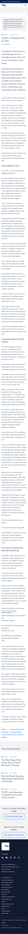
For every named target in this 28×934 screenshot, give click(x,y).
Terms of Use (5, 925)
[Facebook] (16, 858)
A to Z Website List (6, 877)
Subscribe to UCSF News (15, 835)
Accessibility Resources (8, 880)
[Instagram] (11, 858)
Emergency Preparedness (8, 896)
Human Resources (6, 899)
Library (3, 901)
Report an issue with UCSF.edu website (11, 927)
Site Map (4, 922)
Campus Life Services (7, 887)
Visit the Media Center (15, 816)
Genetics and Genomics (17, 729)
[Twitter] (20, 858)
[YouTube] (7, 858)
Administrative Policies (7, 882)
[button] (25, 5)
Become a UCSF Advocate (8, 864)
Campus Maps (5, 889)
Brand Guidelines (6, 884)
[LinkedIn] (3, 858)
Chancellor (4, 894)
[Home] (4, 5)
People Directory (6, 906)
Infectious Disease (16, 732)
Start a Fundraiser (6, 869)
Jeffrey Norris (6, 44)
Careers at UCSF (6, 892)
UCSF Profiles (5, 913)
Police (3, 908)
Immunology (5, 732)
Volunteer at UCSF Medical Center (10, 867)
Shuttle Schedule (6, 911)
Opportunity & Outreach (8, 904)
